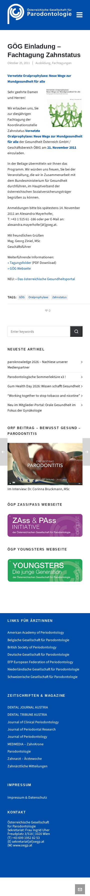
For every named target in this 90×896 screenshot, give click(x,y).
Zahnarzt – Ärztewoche (25, 759)
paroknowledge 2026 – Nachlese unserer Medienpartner (38, 365)
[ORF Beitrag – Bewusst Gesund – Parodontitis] (45, 464)
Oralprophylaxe (38, 297)
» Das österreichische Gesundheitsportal (45, 279)
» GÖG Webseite (19, 268)
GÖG (21, 297)
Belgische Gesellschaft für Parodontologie (38, 640)
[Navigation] (79, 15)
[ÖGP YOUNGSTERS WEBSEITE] (45, 570)
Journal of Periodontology (27, 737)
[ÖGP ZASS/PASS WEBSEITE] (45, 525)
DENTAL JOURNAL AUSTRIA (28, 707)
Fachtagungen (62, 63)
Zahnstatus (59, 297)
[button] (76, 331)
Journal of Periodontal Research (32, 729)
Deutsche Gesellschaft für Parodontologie (38, 654)
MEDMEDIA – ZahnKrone (26, 744)
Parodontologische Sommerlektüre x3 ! (37, 377)
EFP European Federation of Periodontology (40, 662)
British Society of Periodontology (32, 647)
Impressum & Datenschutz (27, 797)
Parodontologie (19, 751)
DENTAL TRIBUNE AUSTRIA (27, 714)
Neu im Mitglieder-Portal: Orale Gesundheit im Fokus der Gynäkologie (42, 408)
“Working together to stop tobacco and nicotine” (44, 395)
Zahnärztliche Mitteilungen (28, 766)
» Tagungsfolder (19, 262)
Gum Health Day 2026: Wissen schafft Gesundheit (44, 386)
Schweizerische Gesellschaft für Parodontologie (43, 677)
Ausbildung (43, 63)
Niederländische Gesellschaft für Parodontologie (43, 669)
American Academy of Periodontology (36, 632)
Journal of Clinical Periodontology (33, 722)
